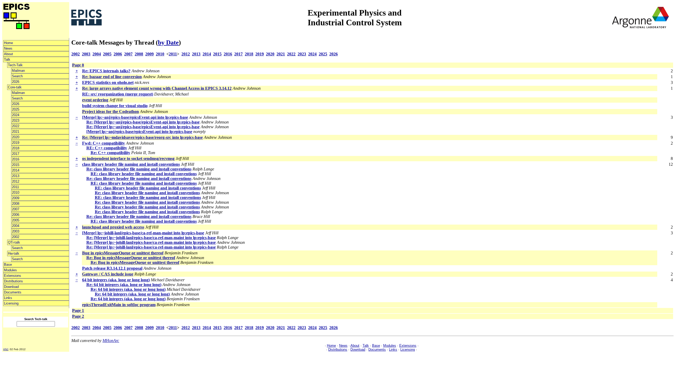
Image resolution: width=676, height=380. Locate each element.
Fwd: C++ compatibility (103, 143)
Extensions (12, 276)
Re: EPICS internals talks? (106, 71)
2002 (15, 237)
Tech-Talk (15, 65)
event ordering (95, 100)
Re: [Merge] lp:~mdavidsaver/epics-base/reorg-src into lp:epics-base (142, 137)
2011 (15, 187)
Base (8, 265)
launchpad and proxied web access (113, 227)
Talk (7, 59)
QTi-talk (14, 242)
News (8, 48)
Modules (10, 270)
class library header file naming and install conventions (131, 164)
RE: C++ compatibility (106, 148)
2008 (15, 204)
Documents (12, 292)
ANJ (5, 349)
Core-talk (15, 87)
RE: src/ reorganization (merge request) (117, 94)
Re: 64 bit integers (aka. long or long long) (123, 284)
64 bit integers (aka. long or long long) (116, 280)
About (8, 54)
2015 (15, 165)
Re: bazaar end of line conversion (112, 76)
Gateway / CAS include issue (107, 274)
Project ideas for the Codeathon (110, 111)
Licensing (11, 303)
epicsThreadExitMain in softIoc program (119, 304)
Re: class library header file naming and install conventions (138, 169)
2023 (15, 120)
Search (17, 76)
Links (8, 298)
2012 (15, 181)
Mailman (18, 71)
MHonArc (110, 340)
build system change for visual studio (115, 105)
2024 (15, 115)
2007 (15, 209)
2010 (15, 192)
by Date (168, 42)
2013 (15, 176)
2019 (15, 143)
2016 (15, 159)
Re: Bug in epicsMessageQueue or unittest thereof (130, 257)
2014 (15, 170)
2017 (15, 154)
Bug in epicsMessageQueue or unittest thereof (122, 253)
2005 (15, 220)
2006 (15, 215)
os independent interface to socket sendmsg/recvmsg (128, 158)
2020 (15, 137)
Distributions (13, 281)
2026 (15, 82)
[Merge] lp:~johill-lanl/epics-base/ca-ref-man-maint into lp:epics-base (143, 233)
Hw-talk (13, 253)
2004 (15, 226)
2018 (15, 148)
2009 (15, 198)
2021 (15, 132)
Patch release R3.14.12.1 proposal (112, 268)
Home (8, 43)
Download (11, 287)
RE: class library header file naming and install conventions (144, 174)
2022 (15, 126)
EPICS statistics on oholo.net (108, 82)
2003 (15, 231)
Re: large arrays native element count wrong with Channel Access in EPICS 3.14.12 (157, 88)
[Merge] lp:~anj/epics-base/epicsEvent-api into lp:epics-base (135, 117)
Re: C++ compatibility (110, 152)
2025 (15, 109)
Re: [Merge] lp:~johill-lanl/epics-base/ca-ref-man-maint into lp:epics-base (151, 237)
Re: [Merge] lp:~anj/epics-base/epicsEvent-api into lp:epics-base (143, 122)
